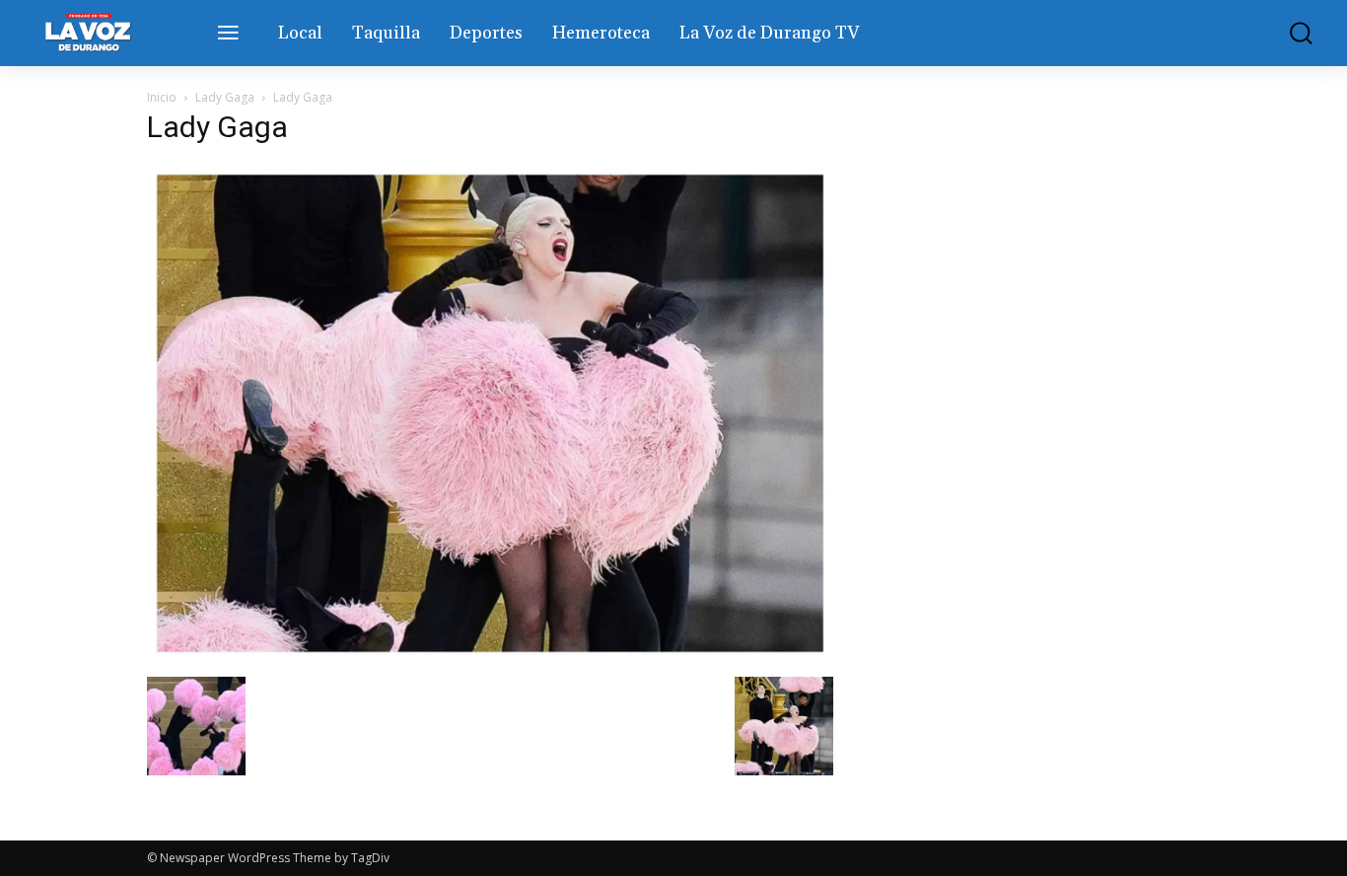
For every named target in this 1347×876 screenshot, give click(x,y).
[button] (1288, 33)
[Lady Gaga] (490, 656)
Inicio (162, 97)
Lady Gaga (224, 97)
